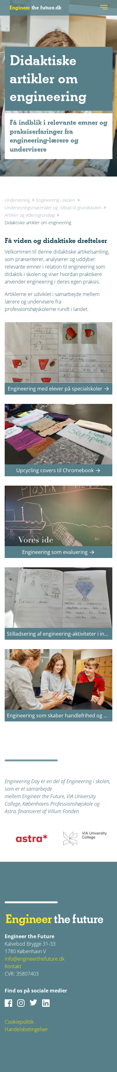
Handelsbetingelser (26, 1029)
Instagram (21, 1003)
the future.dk (35, 7)
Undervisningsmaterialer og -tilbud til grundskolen (53, 208)
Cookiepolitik (19, 1021)
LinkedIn (46, 1003)
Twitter (33, 1003)
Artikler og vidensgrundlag (30, 215)
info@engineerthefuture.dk (35, 958)
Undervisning (17, 200)
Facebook (8, 1003)
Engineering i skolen (55, 200)
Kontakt (13, 966)
